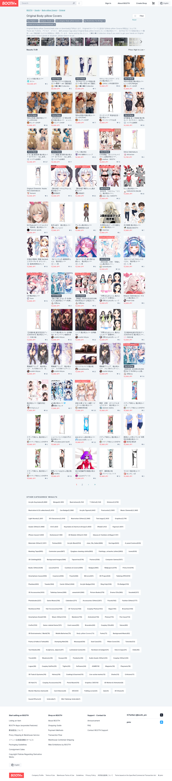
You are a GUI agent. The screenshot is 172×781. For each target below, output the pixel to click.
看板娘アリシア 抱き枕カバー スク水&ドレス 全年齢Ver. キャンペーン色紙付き (37, 367)
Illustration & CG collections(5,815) (41, 510)
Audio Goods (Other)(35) (98, 658)
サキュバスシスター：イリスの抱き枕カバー (109, 80)
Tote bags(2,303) (102, 518)
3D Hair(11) (32, 683)
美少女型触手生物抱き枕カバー (85, 472)
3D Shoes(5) (119, 691)
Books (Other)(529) (35, 568)
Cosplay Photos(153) (95, 609)
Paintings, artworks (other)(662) (111, 551)
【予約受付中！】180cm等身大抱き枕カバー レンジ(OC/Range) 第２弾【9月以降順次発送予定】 (61, 119)
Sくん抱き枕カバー (131, 188)
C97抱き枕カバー (33, 296)
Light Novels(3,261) (35, 518)
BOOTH (29, 10)
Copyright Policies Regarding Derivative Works (25, 755)
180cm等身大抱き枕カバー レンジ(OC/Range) (134, 82)
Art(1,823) (54, 527)
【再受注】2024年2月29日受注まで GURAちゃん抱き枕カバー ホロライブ (134, 370)
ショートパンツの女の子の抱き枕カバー (61, 438)
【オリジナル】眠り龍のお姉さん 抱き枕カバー (85, 260)
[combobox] (48, 3)
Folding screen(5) (90, 691)
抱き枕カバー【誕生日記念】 (36, 404)
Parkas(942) (57, 543)
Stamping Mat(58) (61, 642)
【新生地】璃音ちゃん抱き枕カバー (85, 189)
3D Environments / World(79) (39, 633)
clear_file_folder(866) (95, 543)
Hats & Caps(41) (121, 650)
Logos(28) (32, 666)
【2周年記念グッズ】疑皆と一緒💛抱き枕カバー (109, 226)
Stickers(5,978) (113, 502)
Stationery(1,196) (56, 535)
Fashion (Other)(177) (129, 600)
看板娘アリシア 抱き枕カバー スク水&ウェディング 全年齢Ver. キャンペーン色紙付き (62, 367)
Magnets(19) (110, 666)
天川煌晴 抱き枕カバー (132, 225)
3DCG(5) (75, 691)
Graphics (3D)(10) (91, 683)
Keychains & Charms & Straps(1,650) (77, 527)
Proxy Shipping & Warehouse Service (24, 735)
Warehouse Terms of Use (65, 775)
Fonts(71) (103, 633)
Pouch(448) (74, 576)
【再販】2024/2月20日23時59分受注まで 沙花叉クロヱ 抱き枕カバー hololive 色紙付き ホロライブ (86, 299)
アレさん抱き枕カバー (83, 225)
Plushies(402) (33, 584)
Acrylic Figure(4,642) (87, 510)
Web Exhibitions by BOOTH (59, 745)
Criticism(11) (129, 674)
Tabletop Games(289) (58, 592)
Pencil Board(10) (73, 683)
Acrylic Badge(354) (87, 584)
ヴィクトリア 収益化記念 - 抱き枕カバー (109, 116)
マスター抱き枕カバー (132, 471)
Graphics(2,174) (121, 518)
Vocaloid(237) (134, 592)
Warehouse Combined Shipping (61, 740)
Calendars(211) (71, 600)
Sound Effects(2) (34, 699)
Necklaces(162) (34, 609)
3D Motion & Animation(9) (113, 683)
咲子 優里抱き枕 (106, 471)
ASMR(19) (95, 666)
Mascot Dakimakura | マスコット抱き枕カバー (134, 297)
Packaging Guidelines (18, 745)
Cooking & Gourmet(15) (74, 674)
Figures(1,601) (118, 527)
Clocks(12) (115, 674)
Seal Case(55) (96, 642)
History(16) (56, 674)
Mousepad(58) (79, 642)
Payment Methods (55, 730)
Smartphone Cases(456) (37, 576)
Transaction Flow (55, 735)
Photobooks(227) (34, 600)
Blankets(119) (77, 617)
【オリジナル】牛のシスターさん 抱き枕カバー (133, 260)
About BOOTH (124, 3)
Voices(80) (124, 625)
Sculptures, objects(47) (55, 650)
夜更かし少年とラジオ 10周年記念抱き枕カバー (134, 438)
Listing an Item (15, 721)
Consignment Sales (17, 749)
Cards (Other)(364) (67, 584)
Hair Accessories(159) (54, 609)
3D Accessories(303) (36, 592)
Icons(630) (133, 551)
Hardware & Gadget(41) (100, 650)
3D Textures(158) (74, 609)
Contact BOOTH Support (98, 730)
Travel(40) (32, 658)
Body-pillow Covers (49, 10)
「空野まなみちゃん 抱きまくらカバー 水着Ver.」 (109, 297)
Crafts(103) (32, 625)
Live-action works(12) (97, 674)
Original (62, 10)
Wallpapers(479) (110, 568)
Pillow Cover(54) (113, 642)
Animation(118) (93, 617)
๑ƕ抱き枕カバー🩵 (58, 403)
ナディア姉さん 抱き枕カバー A (109, 438)
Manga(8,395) (58, 502)
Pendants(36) (78, 658)
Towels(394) (49, 584)
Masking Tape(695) (35, 551)
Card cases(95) (73, 625)
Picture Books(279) (97, 592)
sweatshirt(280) (78, 592)
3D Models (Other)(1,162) (77, 535)
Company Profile (38, 775)
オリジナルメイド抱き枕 (84, 366)
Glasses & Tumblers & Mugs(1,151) (105, 535)
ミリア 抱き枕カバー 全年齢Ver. (85, 333)
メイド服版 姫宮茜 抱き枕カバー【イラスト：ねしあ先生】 (61, 155)
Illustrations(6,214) (77, 502)
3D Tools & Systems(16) (37, 674)
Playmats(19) (126, 666)
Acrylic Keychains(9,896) (37, 502)
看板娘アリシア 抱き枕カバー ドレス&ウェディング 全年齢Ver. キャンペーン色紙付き (110, 367)
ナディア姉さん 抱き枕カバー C (37, 472)
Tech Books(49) (34, 650)
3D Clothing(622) (34, 559)
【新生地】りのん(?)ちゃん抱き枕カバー (61, 189)
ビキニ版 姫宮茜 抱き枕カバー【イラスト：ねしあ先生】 (37, 155)
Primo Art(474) (128, 568)
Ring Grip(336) (106, 584)
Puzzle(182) (112, 600)
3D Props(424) (104, 576)
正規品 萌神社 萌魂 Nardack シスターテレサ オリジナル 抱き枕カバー (37, 260)
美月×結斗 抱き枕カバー (60, 225)
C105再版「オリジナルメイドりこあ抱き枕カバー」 (109, 155)
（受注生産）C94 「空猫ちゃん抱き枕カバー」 (109, 263)
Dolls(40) (136, 650)
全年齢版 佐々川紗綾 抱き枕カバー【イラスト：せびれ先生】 (134, 119)
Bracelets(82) (90, 625)
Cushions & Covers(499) (74, 568)
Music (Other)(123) (59, 617)
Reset (134, 20)
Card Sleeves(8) (60, 691)
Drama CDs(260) (116, 592)
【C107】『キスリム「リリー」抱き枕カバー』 (109, 192)
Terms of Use (50, 775)
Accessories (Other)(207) (92, 600)
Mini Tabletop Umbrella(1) (70, 699)
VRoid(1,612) (102, 527)
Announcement (94, 721)
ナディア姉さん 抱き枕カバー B (37, 438)
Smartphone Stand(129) (37, 617)
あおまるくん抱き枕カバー (85, 437)
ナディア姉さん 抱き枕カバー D (134, 404)
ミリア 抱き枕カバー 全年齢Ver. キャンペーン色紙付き (61, 333)
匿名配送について (16, 730)
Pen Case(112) (125, 617)
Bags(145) (112, 609)
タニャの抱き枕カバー (35, 79)
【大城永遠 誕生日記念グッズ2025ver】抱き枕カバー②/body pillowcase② (134, 333)
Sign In (108, 3)
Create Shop (141, 3)
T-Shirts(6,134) (95, 502)
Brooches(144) (127, 609)
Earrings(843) (114, 543)
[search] (73, 3)
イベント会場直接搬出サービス (21, 740)
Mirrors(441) (89, 576)
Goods (37, 10)
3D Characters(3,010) (57, 518)
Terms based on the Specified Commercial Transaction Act (135, 775)
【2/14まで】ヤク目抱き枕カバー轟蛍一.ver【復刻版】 (61, 82)
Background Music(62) (121, 633)
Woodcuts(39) (47, 658)
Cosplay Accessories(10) (52, 683)
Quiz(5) (106, 691)
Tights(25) (66, 666)
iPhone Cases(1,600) (36, 535)
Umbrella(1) (51, 699)
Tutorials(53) (130, 642)
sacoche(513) (54, 568)
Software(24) (81, 666)
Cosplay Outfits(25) (49, 666)
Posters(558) (95, 559)
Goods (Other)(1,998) (36, 527)
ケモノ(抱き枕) (81, 152)
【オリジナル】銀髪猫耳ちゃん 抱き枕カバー (61, 260)
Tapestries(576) (78, 559)
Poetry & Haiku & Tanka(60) (38, 642)
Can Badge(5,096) (67, 510)
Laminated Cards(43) (77, 650)
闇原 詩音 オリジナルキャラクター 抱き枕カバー (109, 404)
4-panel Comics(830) (133, 543)
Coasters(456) (58, 576)
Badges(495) (94, 568)
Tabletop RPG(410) (123, 576)
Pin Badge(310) (123, 584)
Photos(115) (109, 617)
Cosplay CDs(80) (107, 625)
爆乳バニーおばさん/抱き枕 (61, 471)
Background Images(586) (56, 559)
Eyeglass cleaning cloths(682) (82, 551)
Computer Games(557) (114, 559)
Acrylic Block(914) (74, 543)
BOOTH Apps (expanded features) (23, 725)
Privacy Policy (91, 775)
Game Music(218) (53, 600)
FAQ (89, 725)
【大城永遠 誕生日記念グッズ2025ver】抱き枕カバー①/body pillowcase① (37, 333)
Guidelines (80, 775)
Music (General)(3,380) (129, 510)
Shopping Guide (54, 725)
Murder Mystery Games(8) (38, 691)
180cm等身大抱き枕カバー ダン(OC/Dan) (86, 116)
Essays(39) (63, 658)
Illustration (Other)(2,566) (80, 518)
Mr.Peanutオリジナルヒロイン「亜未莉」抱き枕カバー (37, 226)
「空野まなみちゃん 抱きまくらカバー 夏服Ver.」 (109, 333)
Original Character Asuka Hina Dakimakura (37, 189)
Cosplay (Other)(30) (120, 658)
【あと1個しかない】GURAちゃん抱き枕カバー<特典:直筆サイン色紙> (61, 299)
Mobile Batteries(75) (63, 633)
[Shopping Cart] (153, 3)
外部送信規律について (105, 775)
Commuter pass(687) (57, 551)
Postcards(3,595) (108, 510)
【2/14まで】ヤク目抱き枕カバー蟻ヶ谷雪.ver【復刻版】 (85, 82)
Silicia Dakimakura (130, 152)
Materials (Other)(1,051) (37, 543)
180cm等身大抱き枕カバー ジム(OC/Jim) (37, 119)
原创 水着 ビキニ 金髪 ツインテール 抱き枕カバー (85, 404)
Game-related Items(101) (52, 625)
